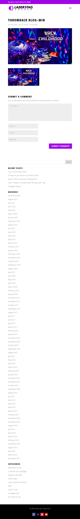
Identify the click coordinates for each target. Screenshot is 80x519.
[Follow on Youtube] (46, 514)
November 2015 (14, 382)
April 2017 (11, 323)
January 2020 (13, 217)
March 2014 (12, 436)
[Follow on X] (38, 514)
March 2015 (12, 411)
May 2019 (11, 236)
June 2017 (11, 320)
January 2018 (13, 294)
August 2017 (12, 312)
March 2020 (12, 214)
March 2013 (12, 455)
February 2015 (13, 415)
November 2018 (14, 258)
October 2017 (13, 305)
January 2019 (13, 250)
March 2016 (12, 367)
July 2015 (11, 396)
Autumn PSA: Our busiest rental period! (22, 179)
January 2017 (13, 334)
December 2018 (14, 254)
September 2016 (14, 349)
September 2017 (14, 309)
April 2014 (11, 433)
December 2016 (14, 338)
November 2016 (14, 342)
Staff (9, 486)
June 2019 (11, 232)
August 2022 (12, 199)
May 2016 (11, 360)
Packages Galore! (14, 186)
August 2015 (12, 393)
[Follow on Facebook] (33, 514)
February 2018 (13, 290)
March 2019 (12, 243)
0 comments (33, 25)
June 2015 (11, 400)
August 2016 (12, 352)
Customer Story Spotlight (17, 471)
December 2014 (14, 418)
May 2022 (11, 210)
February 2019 (13, 247)
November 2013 (14, 444)
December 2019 (14, 221)
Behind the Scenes (15, 468)
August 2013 (12, 447)
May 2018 (11, 279)
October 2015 (13, 385)
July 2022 (11, 203)
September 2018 (14, 265)
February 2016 (13, 371)
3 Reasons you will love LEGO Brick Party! (23, 175)
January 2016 (13, 374)
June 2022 (11, 206)
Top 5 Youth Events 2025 (17, 172)
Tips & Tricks (12, 490)
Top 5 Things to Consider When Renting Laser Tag (26, 183)
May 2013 (11, 451)
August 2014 (12, 425)
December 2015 (14, 378)
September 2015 (14, 389)
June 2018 (11, 276)
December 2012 (14, 458)
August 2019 (12, 225)
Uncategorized (13, 493)
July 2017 (11, 316)
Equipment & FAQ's (15, 475)
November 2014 (14, 422)
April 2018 (11, 283)
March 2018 (12, 287)
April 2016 (11, 363)
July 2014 (11, 429)
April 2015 (11, 407)
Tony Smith (13, 25)
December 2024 (14, 196)
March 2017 (12, 327)
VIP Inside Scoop (14, 497)
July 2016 (11, 356)
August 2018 (12, 269)
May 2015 (11, 404)
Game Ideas (12, 479)
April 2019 (11, 239)
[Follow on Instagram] (42, 514)
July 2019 (11, 228)
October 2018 (13, 261)
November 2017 (14, 301)
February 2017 (13, 331)
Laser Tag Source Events (17, 482)
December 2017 (14, 298)
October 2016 (13, 345)
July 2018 (11, 272)
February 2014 (13, 440)
